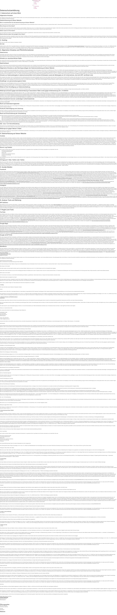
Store (35, 2)
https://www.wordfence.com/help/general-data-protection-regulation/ (91, 251)
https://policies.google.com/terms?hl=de (55, 242)
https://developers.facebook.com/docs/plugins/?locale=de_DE (28, 172)
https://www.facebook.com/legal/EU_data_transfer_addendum (88, 180)
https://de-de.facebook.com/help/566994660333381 (26, 196)
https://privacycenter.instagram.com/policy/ (7, 196)
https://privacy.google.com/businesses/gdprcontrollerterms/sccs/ (11, 231)
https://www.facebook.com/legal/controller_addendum (62, 178)
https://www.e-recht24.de (110, 251)
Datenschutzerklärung (4, 613)
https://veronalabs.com (58, 204)
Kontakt (35, 3)
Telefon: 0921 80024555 (4, 601)
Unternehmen (36, 1)
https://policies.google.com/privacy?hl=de (28, 219)
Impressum (2, 612)
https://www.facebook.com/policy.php (23, 181)
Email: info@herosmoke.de (4, 602)
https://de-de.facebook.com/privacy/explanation (73, 174)
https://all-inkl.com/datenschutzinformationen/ (76, 46)
